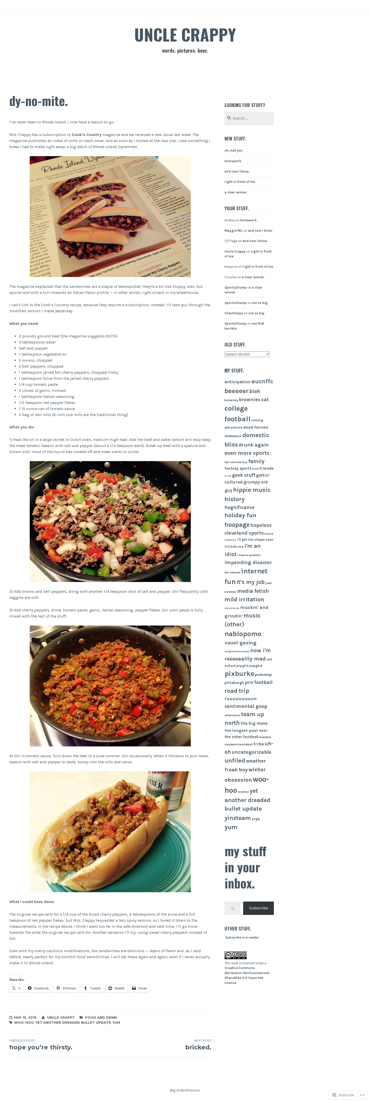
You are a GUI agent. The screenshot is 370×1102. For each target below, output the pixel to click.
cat (265, 399)
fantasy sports (238, 468)
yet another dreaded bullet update (73, 1022)
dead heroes (255, 427)
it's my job (250, 582)
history (235, 499)
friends (267, 468)
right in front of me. (240, 182)
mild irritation (244, 599)
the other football (241, 736)
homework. (233, 161)
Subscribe (258, 908)
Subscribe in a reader (242, 937)
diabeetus (233, 436)
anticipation (238, 381)
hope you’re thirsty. (40, 1045)
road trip (237, 690)
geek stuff (243, 475)
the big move (254, 723)
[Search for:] (249, 118)
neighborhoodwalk (237, 651)
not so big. (260, 303)
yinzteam (238, 817)
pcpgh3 (242, 666)
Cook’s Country (86, 134)
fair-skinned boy (236, 462)
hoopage (237, 524)
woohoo (243, 792)
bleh (254, 391)
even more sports (247, 453)
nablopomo (243, 634)
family (256, 461)
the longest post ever (246, 730)
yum (116, 1022)
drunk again (254, 445)
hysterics (230, 539)
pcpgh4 (256, 666)
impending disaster (248, 562)
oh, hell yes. (234, 150)
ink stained (232, 572)
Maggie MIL (234, 230)
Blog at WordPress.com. (185, 1090)
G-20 (228, 475)
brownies (249, 399)
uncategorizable (251, 752)
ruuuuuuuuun (241, 698)
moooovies (232, 608)
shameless (232, 715)
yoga (256, 819)
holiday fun (240, 515)
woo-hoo (24, 1022)
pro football (259, 682)
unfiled (235, 760)
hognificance (239, 507)
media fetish (253, 591)
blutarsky (231, 400)
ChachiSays (234, 313)
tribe (258, 743)
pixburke (239, 674)
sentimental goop (246, 706)
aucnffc (262, 381)
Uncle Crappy (185, 34)
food (255, 468)
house (269, 533)
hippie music (252, 489)
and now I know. (237, 171)
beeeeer (236, 391)
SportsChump (235, 287)
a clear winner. (236, 192)
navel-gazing (240, 643)
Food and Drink (101, 1017)
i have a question (249, 555)
